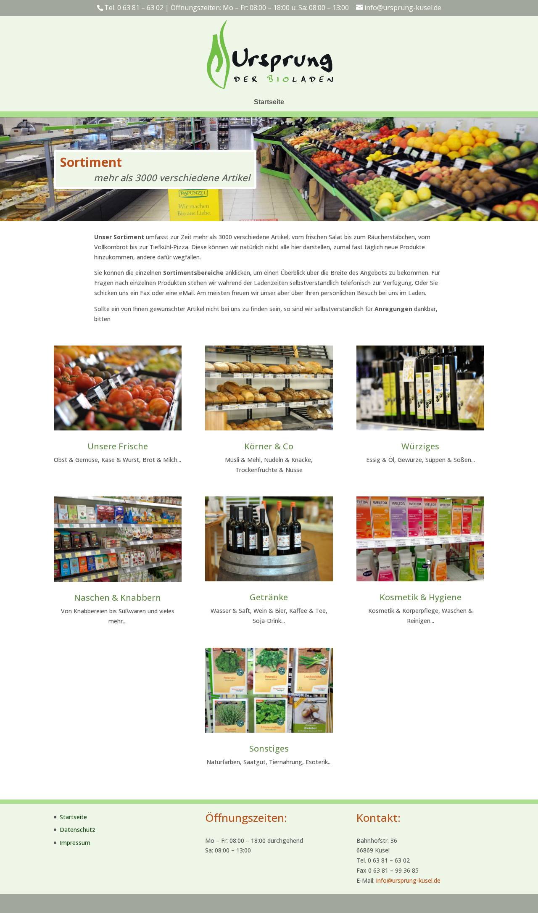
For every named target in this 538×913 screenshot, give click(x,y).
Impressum (75, 843)
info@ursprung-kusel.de (408, 880)
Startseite (269, 102)
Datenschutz (77, 830)
